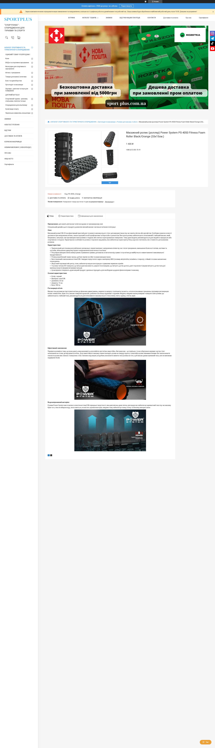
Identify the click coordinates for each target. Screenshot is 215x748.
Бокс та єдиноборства (13, 81)
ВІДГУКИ (7, 130)
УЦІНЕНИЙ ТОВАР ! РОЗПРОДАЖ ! (17, 54)
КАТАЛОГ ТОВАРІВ (89, 18)
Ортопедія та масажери (14, 85)
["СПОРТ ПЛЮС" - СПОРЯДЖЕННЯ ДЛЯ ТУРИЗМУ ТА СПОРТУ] (18, 19)
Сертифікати (9, 164)
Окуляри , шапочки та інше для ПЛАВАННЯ (16, 90)
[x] (51, 456)
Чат (207, 742)
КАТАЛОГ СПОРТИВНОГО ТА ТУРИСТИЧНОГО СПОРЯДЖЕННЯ (16, 49)
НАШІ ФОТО (8, 159)
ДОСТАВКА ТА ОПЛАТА (13, 136)
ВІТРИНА (71, 18)
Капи (7, 58)
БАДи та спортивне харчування (17, 62)
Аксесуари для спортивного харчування (15, 68)
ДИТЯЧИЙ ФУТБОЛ (12, 95)
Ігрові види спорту (12, 109)
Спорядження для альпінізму (16, 105)
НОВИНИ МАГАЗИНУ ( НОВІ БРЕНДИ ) (17, 147)
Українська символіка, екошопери (17, 113)
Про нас (188, 18)
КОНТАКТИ (152, 18)
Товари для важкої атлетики (15, 77)
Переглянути (126, 6)
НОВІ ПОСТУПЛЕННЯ (11, 125)
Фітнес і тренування (12, 73)
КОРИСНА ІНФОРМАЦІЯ (13, 142)
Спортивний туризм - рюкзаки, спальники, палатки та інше (16, 100)
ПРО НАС (7, 153)
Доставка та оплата (170, 18)
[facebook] (49, 456)
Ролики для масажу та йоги (127, 122)
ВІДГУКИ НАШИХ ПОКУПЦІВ (130, 18)
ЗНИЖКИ (7, 119)
